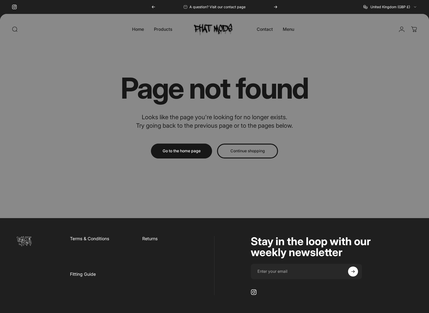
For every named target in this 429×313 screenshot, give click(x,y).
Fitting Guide (83, 274)
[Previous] (153, 7)
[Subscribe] (353, 271)
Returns (150, 238)
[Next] (275, 7)
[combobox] (390, 7)
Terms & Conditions (89, 238)
